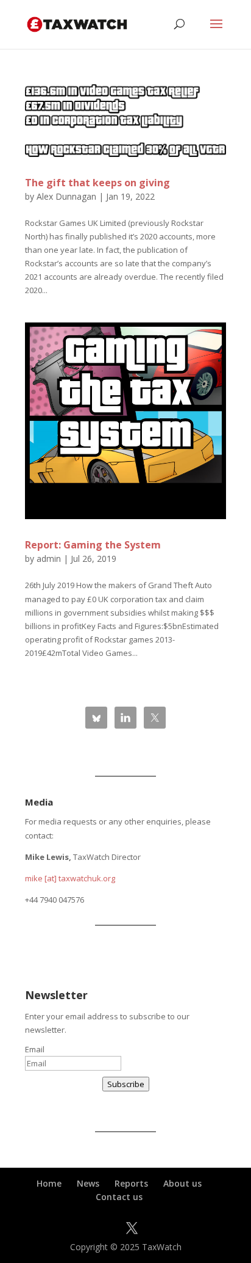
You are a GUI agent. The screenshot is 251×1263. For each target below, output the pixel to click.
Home (49, 1183)
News (88, 1183)
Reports (131, 1183)
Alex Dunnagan (66, 196)
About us (182, 1183)
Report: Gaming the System (93, 544)
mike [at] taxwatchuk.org (70, 878)
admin (49, 558)
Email (34, 1049)
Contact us (119, 1197)
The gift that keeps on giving (97, 182)
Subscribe (125, 1084)
